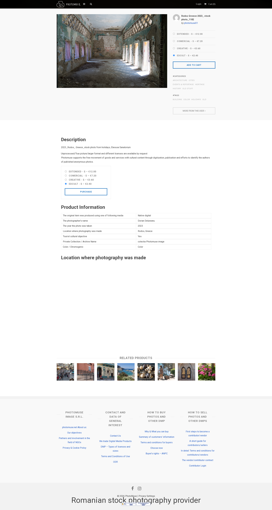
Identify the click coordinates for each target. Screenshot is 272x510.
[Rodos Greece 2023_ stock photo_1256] (65, 372)
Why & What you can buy (157, 431)
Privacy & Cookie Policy (74, 447)
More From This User (193, 111)
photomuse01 (191, 23)
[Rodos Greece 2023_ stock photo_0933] (206, 372)
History (177, 89)
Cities (192, 80)
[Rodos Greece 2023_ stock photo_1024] (126, 372)
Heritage (200, 84)
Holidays (196, 99)
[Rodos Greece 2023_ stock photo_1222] (186, 372)
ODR (115, 462)
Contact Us (115, 435)
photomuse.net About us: (74, 427)
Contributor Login (197, 465)
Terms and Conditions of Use (115, 456)
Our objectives (74, 432)
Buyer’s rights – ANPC (157, 453)
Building (177, 99)
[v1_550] (105, 372)
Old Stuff (187, 89)
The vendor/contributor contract (197, 460)
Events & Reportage (183, 84)
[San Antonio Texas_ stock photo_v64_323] (166, 372)
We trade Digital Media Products (115, 441)
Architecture (180, 80)
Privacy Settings (147, 496)
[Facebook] (132, 488)
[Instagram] (139, 488)
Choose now (156, 448)
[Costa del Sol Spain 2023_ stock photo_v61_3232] (85, 372)
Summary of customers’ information (156, 437)
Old (204, 99)
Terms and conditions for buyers (157, 442)
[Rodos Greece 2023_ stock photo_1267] (146, 372)
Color (186, 99)
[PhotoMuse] (68, 4)
